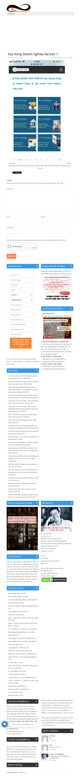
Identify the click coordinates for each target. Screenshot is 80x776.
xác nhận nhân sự (16, 564)
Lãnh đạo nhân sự (14, 644)
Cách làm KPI (27, 581)
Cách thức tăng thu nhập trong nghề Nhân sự (23, 606)
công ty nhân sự (16, 581)
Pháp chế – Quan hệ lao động (18, 651)
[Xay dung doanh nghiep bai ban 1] (37, 160)
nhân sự (9, 561)
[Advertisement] (40, 32)
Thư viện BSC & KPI (15, 671)
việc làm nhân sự (12, 579)
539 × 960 (69, 57)
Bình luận (10, 189)
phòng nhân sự (18, 561)
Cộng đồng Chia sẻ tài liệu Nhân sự (54, 369)
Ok (50, 738)
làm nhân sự (28, 561)
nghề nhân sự (27, 564)
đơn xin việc (11, 571)
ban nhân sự (16, 574)
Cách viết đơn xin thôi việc (17, 611)
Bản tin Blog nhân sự (15, 593)
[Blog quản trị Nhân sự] (19, 8)
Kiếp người (12, 635)
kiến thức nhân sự (31, 576)
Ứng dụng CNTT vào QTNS (17, 689)
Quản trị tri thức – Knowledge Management (22, 657)
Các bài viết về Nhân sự (16, 596)
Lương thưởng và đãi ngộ (16, 647)
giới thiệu (50, 723)
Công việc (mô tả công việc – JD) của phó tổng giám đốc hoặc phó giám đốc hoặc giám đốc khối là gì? (23, 409)
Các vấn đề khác (13, 603)
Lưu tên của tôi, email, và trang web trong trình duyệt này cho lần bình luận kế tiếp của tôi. (36, 240)
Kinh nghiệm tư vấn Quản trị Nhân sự (20, 638)
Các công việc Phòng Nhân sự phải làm (21, 600)
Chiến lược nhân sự (14, 614)
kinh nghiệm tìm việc (22, 571)
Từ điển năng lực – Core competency (20, 677)
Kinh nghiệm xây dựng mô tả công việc (21, 641)
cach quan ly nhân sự (20, 566)
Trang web (10, 227)
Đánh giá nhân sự (14, 695)
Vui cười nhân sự (13, 692)
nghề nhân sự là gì (27, 574)
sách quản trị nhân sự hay (17, 569)
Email (43, 217)
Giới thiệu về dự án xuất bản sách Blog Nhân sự (57, 316)
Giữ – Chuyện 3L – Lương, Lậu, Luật (20, 629)
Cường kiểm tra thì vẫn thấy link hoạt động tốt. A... (59, 757)
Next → (69, 163)
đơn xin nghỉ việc (32, 569)
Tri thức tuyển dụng (14, 674)
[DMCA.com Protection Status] (54, 582)
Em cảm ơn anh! (54, 747)
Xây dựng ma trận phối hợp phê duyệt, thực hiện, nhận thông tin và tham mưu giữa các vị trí (23, 450)
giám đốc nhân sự (25, 579)
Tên (8, 217)
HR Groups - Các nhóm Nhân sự (53, 366)
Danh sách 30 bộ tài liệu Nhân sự (54, 361)
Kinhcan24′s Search (16, 759)
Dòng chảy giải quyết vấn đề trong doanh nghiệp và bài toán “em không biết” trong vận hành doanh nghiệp (23, 389)
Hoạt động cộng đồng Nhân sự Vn (19, 632)
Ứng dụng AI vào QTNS (16, 686)
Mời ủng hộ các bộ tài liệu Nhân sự (54, 359)
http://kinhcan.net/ (17, 752)
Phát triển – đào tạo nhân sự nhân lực (20, 654)
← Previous (11, 163)
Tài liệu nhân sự (13, 662)
